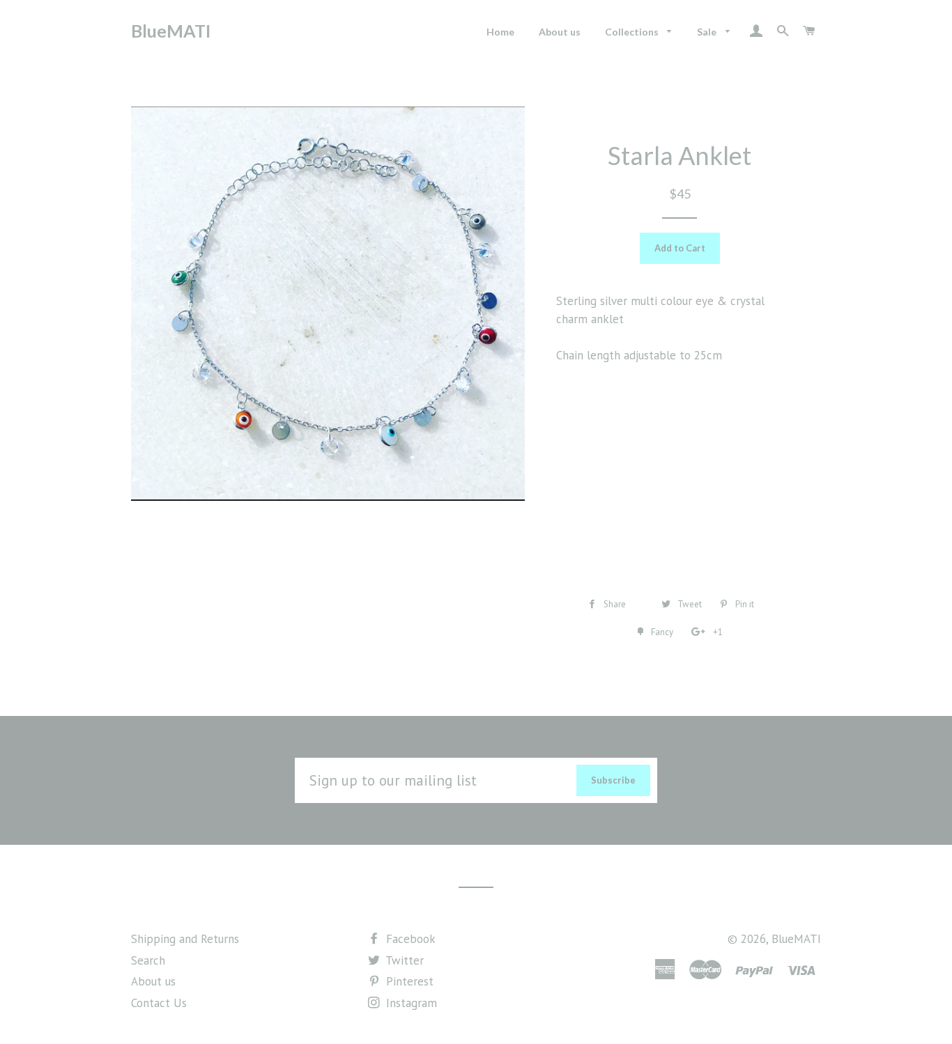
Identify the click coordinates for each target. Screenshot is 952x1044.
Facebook (409, 938)
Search (148, 960)
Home (500, 32)
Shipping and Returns (185, 938)
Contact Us (159, 1003)
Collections (633, 32)
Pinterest (408, 981)
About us (560, 32)
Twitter (403, 960)
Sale (708, 32)
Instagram (410, 1003)
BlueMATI (170, 30)
